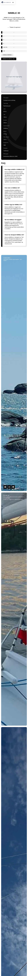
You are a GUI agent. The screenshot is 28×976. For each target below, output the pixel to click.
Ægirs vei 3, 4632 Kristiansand (16, 499)
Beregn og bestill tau (9, 58)
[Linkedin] (13, 487)
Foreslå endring (7, 54)
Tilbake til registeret (14, 27)
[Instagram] (9, 487)
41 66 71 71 (6, 499)
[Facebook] (5, 487)
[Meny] (13, 2)
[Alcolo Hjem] (6, 2)
